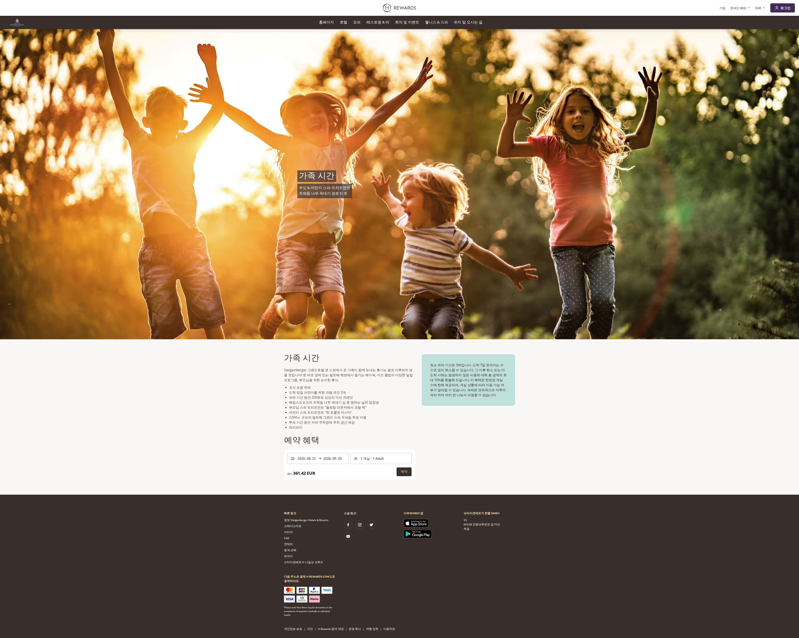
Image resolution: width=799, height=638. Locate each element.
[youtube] (348, 536)
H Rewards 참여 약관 (331, 629)
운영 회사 (355, 629)
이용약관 (389, 629)
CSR (286, 538)
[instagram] (360, 525)
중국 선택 (290, 550)
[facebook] (348, 525)
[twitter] (371, 525)
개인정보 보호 (293, 629)
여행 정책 (372, 629)
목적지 (288, 556)
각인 (310, 629)
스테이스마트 (292, 526)
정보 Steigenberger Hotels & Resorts (306, 520)
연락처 (288, 544)
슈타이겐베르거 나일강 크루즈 (303, 562)
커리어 (288, 532)
